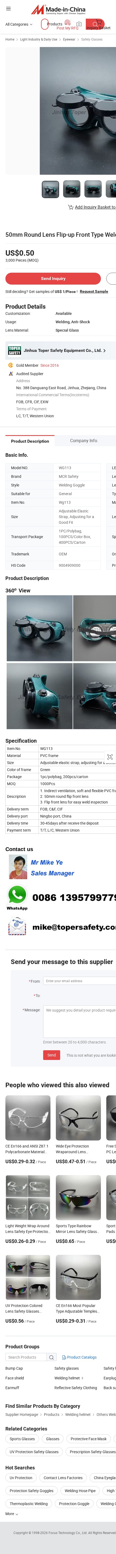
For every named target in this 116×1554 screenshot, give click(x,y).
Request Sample (94, 291)
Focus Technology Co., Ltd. (68, 1532)
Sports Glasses (22, 1438)
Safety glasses (66, 1368)
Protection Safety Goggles (31, 1490)
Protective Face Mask (89, 1438)
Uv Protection (21, 1477)
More (10, 1513)
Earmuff (12, 1387)
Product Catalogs (81, 1357)
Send (51, 1055)
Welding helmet (67, 1377)
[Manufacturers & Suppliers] (58, 9)
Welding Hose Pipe (80, 1490)
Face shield (14, 1377)
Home (9, 39)
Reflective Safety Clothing (75, 1387)
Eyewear (69, 39)
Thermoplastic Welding (29, 1503)
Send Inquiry (53, 278)
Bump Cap (14, 1368)
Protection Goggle (74, 1503)
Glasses (52, 1438)
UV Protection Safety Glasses (34, 1451)
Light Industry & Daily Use (38, 39)
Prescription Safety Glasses (93, 1451)
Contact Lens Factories (63, 1477)
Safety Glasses (92, 39)
